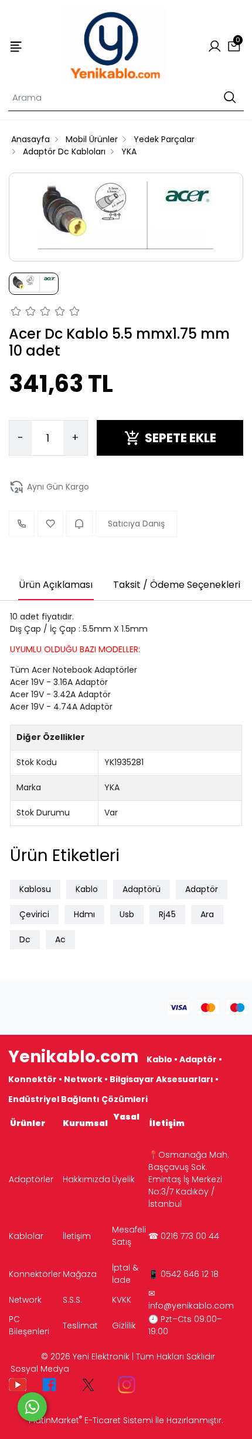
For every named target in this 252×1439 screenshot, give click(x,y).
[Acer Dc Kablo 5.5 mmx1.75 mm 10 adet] (126, 217)
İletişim (77, 1236)
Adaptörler (31, 1179)
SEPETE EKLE (180, 437)
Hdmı (84, 914)
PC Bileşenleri (29, 1325)
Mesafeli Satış (129, 1236)
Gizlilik (124, 1325)
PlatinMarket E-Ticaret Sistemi (91, 1420)
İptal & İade (125, 1274)
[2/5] (23, 313)
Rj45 (167, 914)
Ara (207, 914)
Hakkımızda (86, 1179)
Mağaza (80, 1274)
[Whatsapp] (32, 1406)
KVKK (121, 1300)
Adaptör (201, 889)
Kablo (87, 889)
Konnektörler (35, 1274)
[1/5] (16, 313)
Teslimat (80, 1325)
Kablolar (26, 1236)
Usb (127, 914)
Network (25, 1300)
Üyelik (123, 1179)
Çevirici (34, 914)
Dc (24, 939)
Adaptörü (141, 889)
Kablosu (35, 889)
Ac (60, 939)
